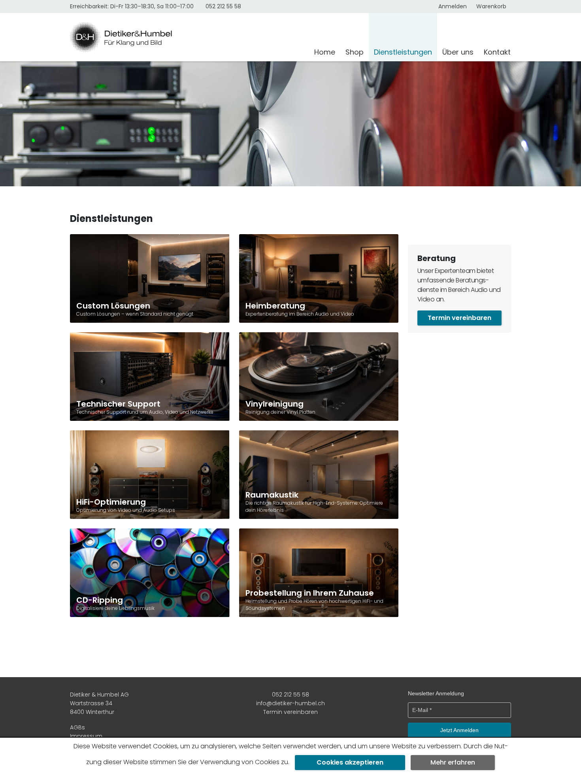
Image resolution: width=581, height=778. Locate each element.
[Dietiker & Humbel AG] (187, 37)
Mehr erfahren (452, 762)
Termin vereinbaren (290, 712)
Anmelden (452, 6)
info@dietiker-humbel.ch (290, 703)
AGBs (77, 727)
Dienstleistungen (403, 52)
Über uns (457, 52)
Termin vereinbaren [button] (459, 317)
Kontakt (497, 52)
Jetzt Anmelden (459, 730)
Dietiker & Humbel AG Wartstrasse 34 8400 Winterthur (99, 703)
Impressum (86, 736)
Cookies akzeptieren (350, 762)
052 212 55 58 (223, 6)
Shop (354, 52)
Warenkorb (491, 6)
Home (324, 52)
